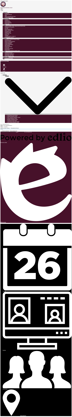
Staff (6, 15)
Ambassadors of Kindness (9, 27)
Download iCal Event (15, 128)
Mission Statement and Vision (10, 16)
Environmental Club (8, 29)
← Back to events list (5, 130)
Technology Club (8, 33)
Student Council (8, 32)
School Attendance (8, 22)
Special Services (8, 21)
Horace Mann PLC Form (9, 55)
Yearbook (6, 35)
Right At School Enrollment (10, 41)
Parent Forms (7, 49)
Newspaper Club (8, 31)
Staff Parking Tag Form (9, 54)
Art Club (6, 28)
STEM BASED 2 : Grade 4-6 (10, 36)
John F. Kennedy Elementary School (13, 117)
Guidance (6, 19)
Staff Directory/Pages (9, 52)
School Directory (23, 415)
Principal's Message (8, 14)
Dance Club (7, 34)
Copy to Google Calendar (5, 128)
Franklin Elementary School (12, 116)
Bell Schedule (7, 45)
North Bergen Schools (9, 58)
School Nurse (7, 20)
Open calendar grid (13, 130)
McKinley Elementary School (12, 119)
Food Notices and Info (9, 48)
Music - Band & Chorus (9, 30)
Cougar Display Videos (9, 17)
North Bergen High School (12, 120)
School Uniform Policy (9, 44)
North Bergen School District (12, 115)
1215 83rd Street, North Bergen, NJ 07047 (8, 132)
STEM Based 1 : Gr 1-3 (9, 37)
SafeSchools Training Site (9, 53)
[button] (5, 12)
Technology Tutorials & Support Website (12, 39)
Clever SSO (7, 47)
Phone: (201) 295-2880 (4, 61)
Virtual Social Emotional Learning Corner (12, 50)
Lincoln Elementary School (12, 118)
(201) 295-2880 (21, 132)
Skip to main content (4, 0)
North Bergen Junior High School (13, 121)
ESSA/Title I (7, 23)
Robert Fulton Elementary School (13, 122)
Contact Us (7, 13)
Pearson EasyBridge (8, 46)
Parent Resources (8, 40)
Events (1, 129)
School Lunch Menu (8, 42)
